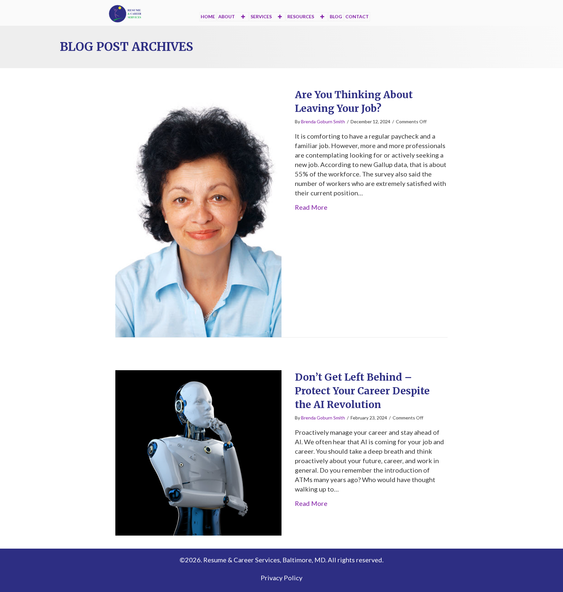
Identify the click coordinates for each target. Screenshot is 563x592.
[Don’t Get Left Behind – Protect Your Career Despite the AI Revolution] (198, 452)
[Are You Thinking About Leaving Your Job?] (198, 212)
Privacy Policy (281, 578)
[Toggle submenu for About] (243, 16)
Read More (311, 207)
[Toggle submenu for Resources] (322, 16)
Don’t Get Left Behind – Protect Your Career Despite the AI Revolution (362, 391)
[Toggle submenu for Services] (279, 16)
